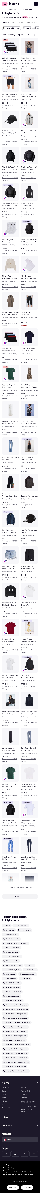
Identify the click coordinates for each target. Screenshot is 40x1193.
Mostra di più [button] (20, 896)
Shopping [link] (12, 10)
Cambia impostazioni (20, 1181)
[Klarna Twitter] (24, 1154)
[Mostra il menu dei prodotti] (36, 13)
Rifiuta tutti (13, 1187)
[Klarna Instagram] (33, 1154)
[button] (6, 52)
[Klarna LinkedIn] (15, 1154)
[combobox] (32, 35)
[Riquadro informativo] (15, 35)
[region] (20, 1177)
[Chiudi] (36, 1164)
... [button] (18, 10)
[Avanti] (35, 28)
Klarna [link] (4, 10)
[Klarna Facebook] (6, 1154)
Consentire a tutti (27, 1187)
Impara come (32, 17)
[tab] (5, 22)
